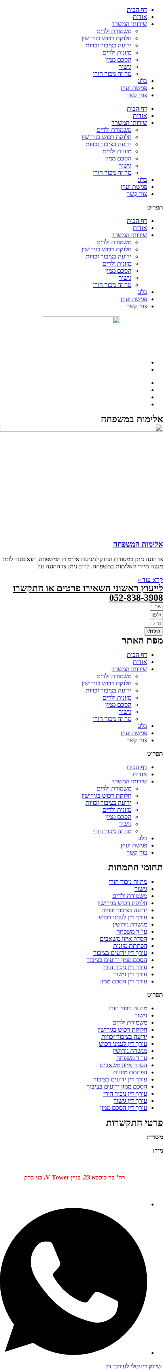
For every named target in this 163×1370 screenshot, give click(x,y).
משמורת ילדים (114, 129)
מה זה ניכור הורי (112, 172)
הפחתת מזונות (130, 945)
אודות (140, 115)
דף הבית (137, 108)
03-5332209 (130, 1137)
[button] (81, 207)
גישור (125, 165)
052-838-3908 (133, 1150)
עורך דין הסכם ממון (123, 981)
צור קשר (137, 194)
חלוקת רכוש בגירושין (106, 137)
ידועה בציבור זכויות (108, 144)
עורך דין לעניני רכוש (123, 917)
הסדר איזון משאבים (123, 938)
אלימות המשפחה (138, 544)
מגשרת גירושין (130, 924)
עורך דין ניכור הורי (125, 967)
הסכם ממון (118, 158)
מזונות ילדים (116, 151)
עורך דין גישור (130, 974)
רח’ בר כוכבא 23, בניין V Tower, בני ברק (74, 1177)
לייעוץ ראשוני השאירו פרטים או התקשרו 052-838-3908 (88, 593)
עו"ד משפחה (131, 931)
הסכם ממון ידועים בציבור (117, 960)
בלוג (142, 179)
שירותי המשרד (129, 122)
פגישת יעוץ (134, 186)
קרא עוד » (150, 579)
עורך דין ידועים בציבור (120, 952)
